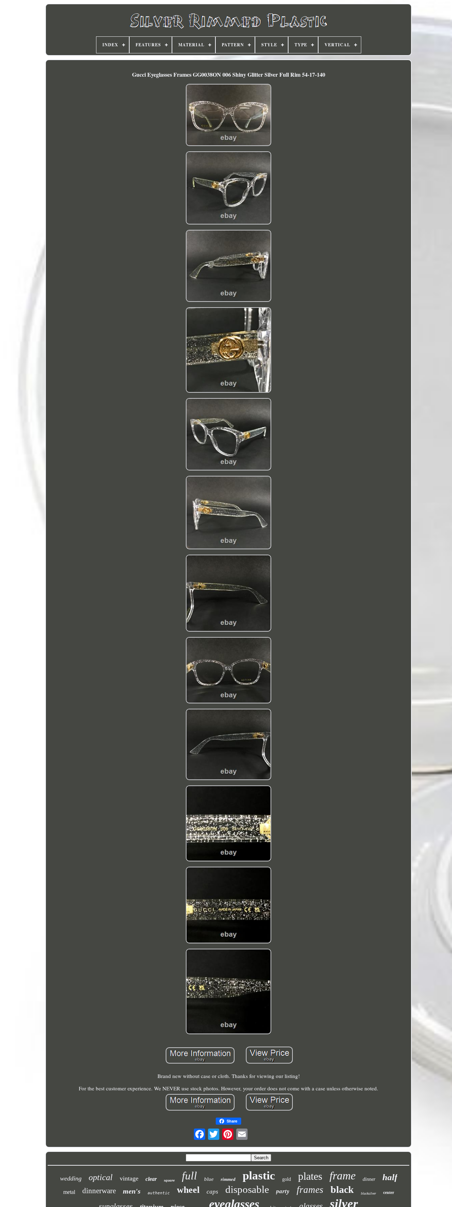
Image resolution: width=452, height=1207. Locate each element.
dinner (369, 1179)
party (283, 1191)
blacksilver (368, 1193)
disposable (247, 1189)
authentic (159, 1193)
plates (310, 1176)
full (189, 1176)
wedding (71, 1178)
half (389, 1177)
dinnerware (99, 1191)
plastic (259, 1175)
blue (209, 1179)
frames (310, 1189)
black (342, 1189)
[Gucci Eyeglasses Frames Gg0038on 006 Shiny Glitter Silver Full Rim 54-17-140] (228, 116)
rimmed (228, 1179)
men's (132, 1191)
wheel (188, 1190)
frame (342, 1175)
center (388, 1192)
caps (212, 1191)
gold (286, 1179)
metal (69, 1192)
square (169, 1180)
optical (101, 1177)
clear (151, 1179)
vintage (129, 1178)
